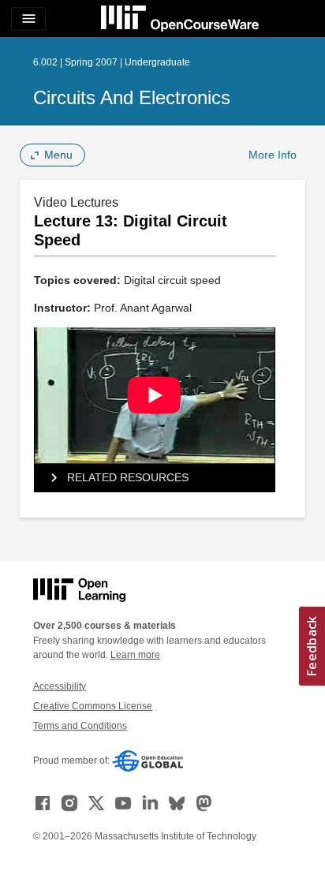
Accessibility (59, 686)
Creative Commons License (92, 706)
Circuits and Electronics (131, 97)
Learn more (135, 654)
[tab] (154, 478)
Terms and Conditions (80, 725)
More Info (272, 154)
